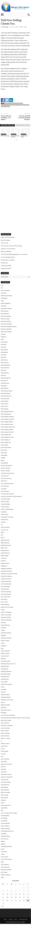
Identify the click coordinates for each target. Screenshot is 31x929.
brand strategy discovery (7, 424)
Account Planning (5, 290)
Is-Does (3, 643)
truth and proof (4, 856)
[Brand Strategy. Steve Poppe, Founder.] (15, 6)
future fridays (4, 599)
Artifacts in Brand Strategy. (7, 237)
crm (2, 524)
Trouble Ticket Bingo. (24, 136)
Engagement (4, 566)
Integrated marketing (6, 632)
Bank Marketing (5, 313)
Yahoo (2, 877)
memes (3, 687)
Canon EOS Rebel (9, 103)
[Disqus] (15, 163)
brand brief (3, 347)
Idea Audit (3, 622)
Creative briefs (4, 519)
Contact (10, 919)
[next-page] (16, 140)
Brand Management (6, 378)
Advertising (3, 293)
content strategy (5, 506)
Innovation (3, 627)
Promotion (3, 753)
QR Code (3, 766)
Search (2, 802)
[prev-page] (14, 140)
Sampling (3, 800)
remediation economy (6, 774)
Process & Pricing (23, 919)
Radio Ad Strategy (5, 135)
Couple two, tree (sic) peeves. (8, 248)
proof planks (4, 761)
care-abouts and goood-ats (7, 473)
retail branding (4, 787)
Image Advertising (5, 625)
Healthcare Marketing (6, 620)
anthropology (4, 298)
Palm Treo (13, 104)
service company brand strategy (9, 813)
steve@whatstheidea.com (7, 831)
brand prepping (4, 401)
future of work (4, 602)
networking (3, 707)
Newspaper (3, 712)
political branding (5, 735)
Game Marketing (5, 604)
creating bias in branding (7, 517)
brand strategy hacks (6, 434)
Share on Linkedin (11, 100)
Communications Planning (7, 493)
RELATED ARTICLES (7, 125)
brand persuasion (5, 383)
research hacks (5, 779)
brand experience (5, 367)
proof (2, 756)
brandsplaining (4, 463)
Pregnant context (5, 743)
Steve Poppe (5, 27)
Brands (2, 460)
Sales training (4, 797)
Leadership (3, 645)
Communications (5, 491)
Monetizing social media (7, 699)
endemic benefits (5, 563)
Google (2, 609)
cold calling (3, 488)
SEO (2, 810)
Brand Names (4, 380)
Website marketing (5, 874)
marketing (19, 103)
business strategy (5, 470)
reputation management (7, 777)
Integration (3, 635)
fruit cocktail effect (5, 596)
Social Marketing (5, 815)
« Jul (2, 906)
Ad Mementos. (4, 263)
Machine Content (5, 653)
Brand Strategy (4, 409)
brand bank (3, 344)
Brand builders (4, 349)
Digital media (4, 548)
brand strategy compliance (7, 416)
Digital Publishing (5, 553)
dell (15, 103)
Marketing (3, 134)
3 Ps (2, 285)
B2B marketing (4, 311)
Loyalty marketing (5, 651)
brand (2, 339)
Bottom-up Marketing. (6, 251)
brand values (4, 452)
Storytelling (3, 833)
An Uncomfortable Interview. (15, 136)
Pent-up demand (5, 723)
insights (3, 630)
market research (5, 656)
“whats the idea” (5, 106)
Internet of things (5, 640)
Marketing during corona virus (8, 663)
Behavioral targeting (6, 316)
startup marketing (5, 828)
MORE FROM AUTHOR (23, 125)
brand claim (4, 354)
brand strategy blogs (6, 414)
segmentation (4, 808)
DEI (2, 535)
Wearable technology (6, 869)
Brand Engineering (5, 365)
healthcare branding (6, 617)
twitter (2, 862)
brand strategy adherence (7, 411)
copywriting (3, 512)
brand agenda (4, 342)
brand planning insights (6, 391)
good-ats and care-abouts (7, 607)
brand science (4, 406)
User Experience (5, 864)
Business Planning (5, 468)
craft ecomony (4, 514)
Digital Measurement (6, 545)
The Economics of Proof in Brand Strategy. (11, 246)
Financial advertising (6, 591)
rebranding (3, 769)
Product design (4, 751)
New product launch (6, 710)
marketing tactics (5, 676)
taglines (3, 841)
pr (1, 741)
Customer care (4, 530)
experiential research (6, 578)
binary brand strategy (6, 331)
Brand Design (4, 360)
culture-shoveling (5, 527)
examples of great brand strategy (9, 573)
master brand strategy (6, 684)
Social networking (5, 823)
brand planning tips (5, 393)
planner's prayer (5, 730)
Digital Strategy (5, 555)
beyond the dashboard (6, 324)
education (3, 560)
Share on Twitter (7, 100)
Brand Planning (4, 388)
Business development (6, 465)
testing (2, 849)
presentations (4, 746)
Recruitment (4, 771)
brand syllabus (4, 445)
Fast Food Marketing (6, 584)
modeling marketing (6, 697)
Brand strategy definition (7, 421)
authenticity (4, 306)
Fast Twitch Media (5, 586)
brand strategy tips (5, 439)
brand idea (3, 370)
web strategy (4, 872)
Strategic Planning (5, 836)
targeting (3, 844)
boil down (3, 334)
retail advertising (5, 784)
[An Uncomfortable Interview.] (15, 131)
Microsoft (3, 692)
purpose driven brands (6, 764)
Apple (2, 300)
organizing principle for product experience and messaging (15, 717)
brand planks (4, 385)
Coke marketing (5, 486)
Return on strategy (5, 792)
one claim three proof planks (8, 715)
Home (5, 919)
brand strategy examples (7, 429)
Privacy (3, 748)
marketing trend (5, 679)
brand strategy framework (7, 432)
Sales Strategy (4, 795)
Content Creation (5, 501)
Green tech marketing (6, 612)
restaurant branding (5, 782)
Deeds (2, 532)
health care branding (6, 614)
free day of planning (6, 594)
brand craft (3, 357)
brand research (4, 403)
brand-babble (4, 455)
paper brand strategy (6, 720)
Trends (2, 854)
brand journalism (5, 373)
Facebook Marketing (6, 581)
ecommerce (4, 558)
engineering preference (6, 571)
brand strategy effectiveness (8, 427)
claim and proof (5, 475)
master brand (4, 681)
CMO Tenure (4, 481)
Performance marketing (6, 725)
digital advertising (5, 540)
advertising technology (6, 295)
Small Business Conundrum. (8, 260)
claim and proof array (6, 478)
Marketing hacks (5, 666)
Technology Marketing (6, 846)
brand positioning (5, 398)
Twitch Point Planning (6, 859)
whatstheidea (25, 104)
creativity (3, 522)
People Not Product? (6, 268)
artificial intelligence (6, 303)
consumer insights (5, 499)
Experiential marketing (6, 576)
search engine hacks (6, 805)
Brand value (4, 450)
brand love (3, 375)
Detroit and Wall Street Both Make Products (24, 117)
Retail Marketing (5, 790)
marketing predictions (6, 671)
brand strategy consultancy (7, 419)
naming (2, 702)
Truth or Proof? (4, 243)
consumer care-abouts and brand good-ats (11, 496)
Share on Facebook (3, 100)
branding (3, 457)
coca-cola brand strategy (7, 483)
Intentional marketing (6, 638)
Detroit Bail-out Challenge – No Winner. (6, 117)
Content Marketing (5, 504)
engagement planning (6, 568)
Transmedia (4, 851)
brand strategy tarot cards (7, 437)
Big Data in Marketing (6, 329)
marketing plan (4, 669)
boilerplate (3, 336)
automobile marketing (6, 308)
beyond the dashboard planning (8, 326)
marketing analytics (6, 661)
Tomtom (19, 104)
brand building (4, 352)
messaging (3, 689)
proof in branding (5, 759)
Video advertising (5, 867)
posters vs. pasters (5, 738)
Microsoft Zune (5, 104)
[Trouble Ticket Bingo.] (25, 131)
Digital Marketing (5, 542)
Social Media (4, 818)
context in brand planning (7, 509)
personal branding (5, 728)
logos (2, 648)
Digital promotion (5, 550)
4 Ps (2, 288)
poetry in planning (5, 733)
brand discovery (5, 362)
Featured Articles (5, 589)
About (15, 919)
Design (2, 537)
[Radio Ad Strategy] (5, 131)
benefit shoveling (5, 318)
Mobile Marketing (5, 694)
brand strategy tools (6, 442)
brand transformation (6, 447)
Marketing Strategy (5, 674)
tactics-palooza (4, 838)
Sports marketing (5, 826)
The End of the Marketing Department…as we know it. (14, 254)
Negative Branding (5, 705)
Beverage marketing (6, 321)
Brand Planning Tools (6, 396)
